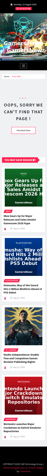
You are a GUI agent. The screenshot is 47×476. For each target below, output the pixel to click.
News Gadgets (37, 467)
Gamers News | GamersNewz (23, 46)
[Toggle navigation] (23, 65)
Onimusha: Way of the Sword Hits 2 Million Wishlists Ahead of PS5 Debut (23, 288)
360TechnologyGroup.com (15, 467)
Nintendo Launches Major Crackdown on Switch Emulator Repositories (22, 427)
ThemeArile (25, 471)
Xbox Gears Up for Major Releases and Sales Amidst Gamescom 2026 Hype (20, 219)
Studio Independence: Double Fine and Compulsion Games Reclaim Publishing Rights (21, 358)
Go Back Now (24, 130)
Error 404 (16, 76)
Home (6, 76)
